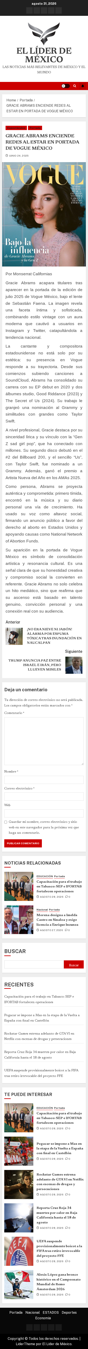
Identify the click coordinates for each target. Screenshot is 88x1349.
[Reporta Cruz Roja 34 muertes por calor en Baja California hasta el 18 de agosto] (18, 1217)
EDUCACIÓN (45, 876)
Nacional (42, 909)
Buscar (15, 951)
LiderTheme (25, 1344)
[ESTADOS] (44, 10)
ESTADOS (51, 1312)
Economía (43, 1318)
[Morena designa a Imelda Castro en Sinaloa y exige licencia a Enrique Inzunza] (18, 919)
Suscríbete (82, 86)
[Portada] (29, 10)
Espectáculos (16, 127)
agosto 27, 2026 (51, 930)
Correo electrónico (19, 788)
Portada (35, 127)
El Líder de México (44, 56)
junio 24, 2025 (19, 155)
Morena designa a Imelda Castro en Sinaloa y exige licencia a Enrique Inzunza (57, 920)
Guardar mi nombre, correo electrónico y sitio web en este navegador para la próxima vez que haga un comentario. (44, 827)
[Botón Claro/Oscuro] (65, 86)
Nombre (11, 771)
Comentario (14, 713)
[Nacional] (37, 10)
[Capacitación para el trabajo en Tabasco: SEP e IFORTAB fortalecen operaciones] (18, 886)
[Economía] (58, 10)
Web (7, 805)
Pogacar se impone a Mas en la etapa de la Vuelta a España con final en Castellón (60, 1148)
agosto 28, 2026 (51, 896)
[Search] (74, 86)
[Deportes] (51, 10)
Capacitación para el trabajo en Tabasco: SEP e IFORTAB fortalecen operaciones (59, 886)
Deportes (69, 1312)
